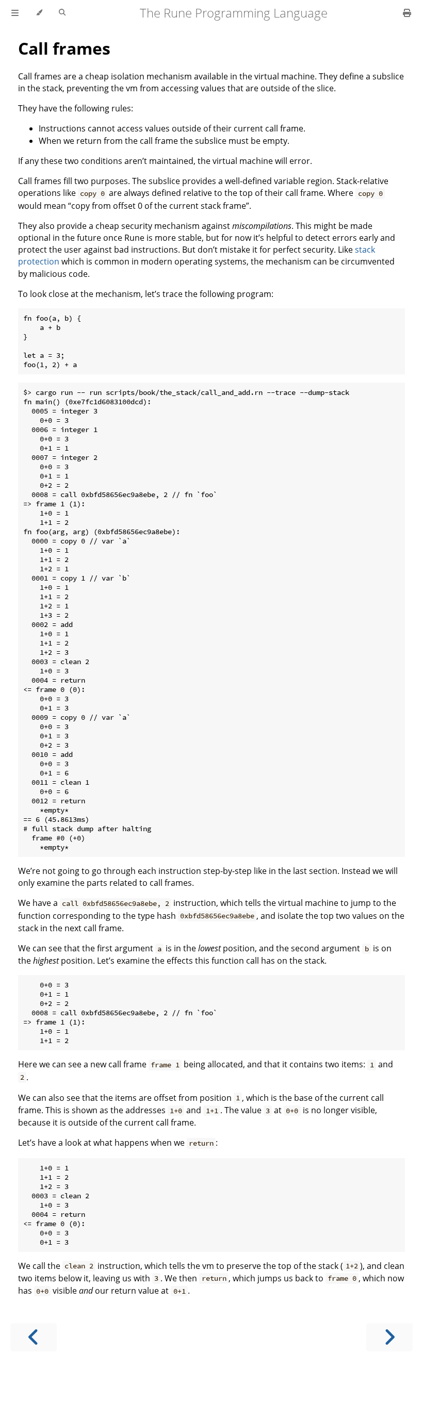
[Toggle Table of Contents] (15, 13)
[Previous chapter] (33, 1337)
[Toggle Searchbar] (62, 13)
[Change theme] (39, 13)
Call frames (64, 48)
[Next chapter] (389, 1337)
